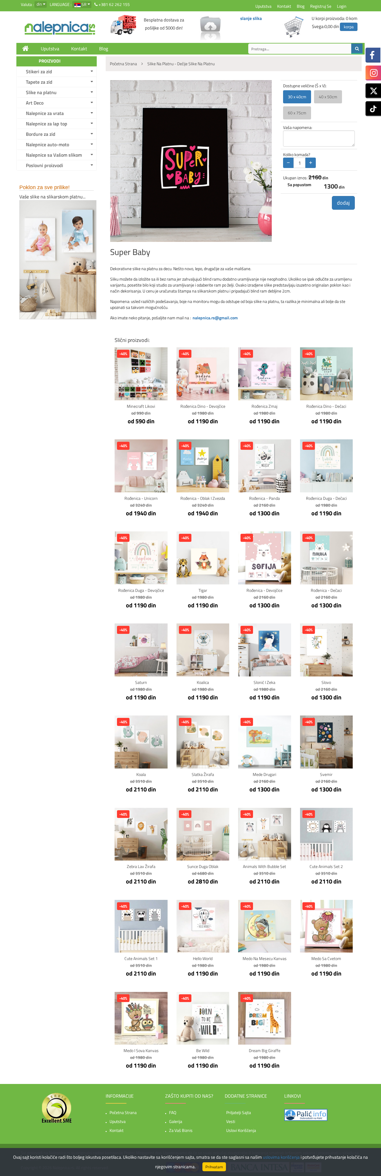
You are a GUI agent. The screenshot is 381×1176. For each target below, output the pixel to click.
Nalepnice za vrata (45, 113)
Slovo (326, 682)
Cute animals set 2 (326, 866)
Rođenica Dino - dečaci (326, 406)
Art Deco (34, 102)
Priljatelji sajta (238, 1112)
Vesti (230, 1121)
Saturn (141, 682)
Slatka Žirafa (203, 774)
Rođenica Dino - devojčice (202, 406)
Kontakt (284, 6)
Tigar (203, 590)
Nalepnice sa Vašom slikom (54, 154)
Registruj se (320, 6)
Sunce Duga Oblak (202, 866)
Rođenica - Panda (264, 498)
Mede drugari (264, 774)
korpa (349, 27)
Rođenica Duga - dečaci (326, 498)
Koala (141, 774)
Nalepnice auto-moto (47, 144)
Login (341, 6)
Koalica (203, 682)
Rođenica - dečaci (326, 590)
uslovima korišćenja (281, 1157)
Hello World (203, 958)
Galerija (175, 1121)
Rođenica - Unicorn (141, 498)
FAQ (172, 1112)
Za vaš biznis (181, 1130)
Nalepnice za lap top (46, 123)
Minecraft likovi (141, 406)
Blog (301, 6)
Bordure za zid (40, 134)
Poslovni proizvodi (44, 165)
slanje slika (251, 18)
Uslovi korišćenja (241, 1130)
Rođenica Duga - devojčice (141, 590)
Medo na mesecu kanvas (265, 958)
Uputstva (263, 6)
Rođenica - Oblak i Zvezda (202, 498)
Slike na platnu (41, 92)
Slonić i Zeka (264, 682)
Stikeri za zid (39, 71)
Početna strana (123, 1112)
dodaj (343, 203)
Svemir (326, 774)
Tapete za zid (39, 81)
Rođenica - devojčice (264, 590)
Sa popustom (299, 185)
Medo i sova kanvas (141, 1050)
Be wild (202, 1050)
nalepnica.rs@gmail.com (215, 318)
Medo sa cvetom (326, 958)
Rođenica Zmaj (264, 406)
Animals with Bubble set (264, 866)
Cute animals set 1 (141, 958)
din (39, 4)
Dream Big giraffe (264, 1050)
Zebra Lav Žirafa (141, 866)
